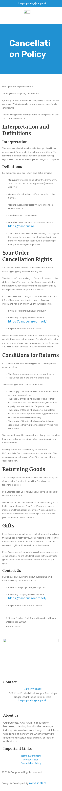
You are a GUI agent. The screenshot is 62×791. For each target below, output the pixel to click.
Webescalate (37, 783)
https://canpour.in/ (21, 226)
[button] (4, 15)
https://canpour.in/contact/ (27, 321)
